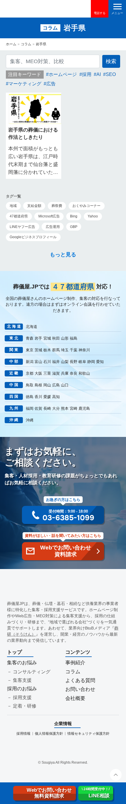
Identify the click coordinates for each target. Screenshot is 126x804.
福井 (56, 361)
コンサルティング (31, 671)
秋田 (56, 338)
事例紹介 (75, 662)
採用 (86, 74)
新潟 (29, 361)
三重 (47, 373)
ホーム (11, 44)
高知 (56, 397)
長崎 (47, 408)
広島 (56, 385)
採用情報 (23, 734)
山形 (65, 338)
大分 (56, 408)
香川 (38, 397)
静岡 (91, 361)
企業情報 (63, 723)
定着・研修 (24, 705)
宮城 (47, 338)
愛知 (100, 361)
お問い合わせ (80, 689)
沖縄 (29, 420)
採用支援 (22, 697)
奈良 (73, 373)
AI (98, 74)
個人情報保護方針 (49, 734)
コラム (26, 44)
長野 (73, 361)
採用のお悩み (22, 688)
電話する (99, 13)
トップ (14, 652)
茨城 (38, 350)
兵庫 (65, 373)
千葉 (73, 350)
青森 (29, 338)
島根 (38, 385)
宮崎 (73, 408)
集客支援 (22, 680)
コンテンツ (77, 652)
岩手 (38, 338)
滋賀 (56, 373)
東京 (29, 350)
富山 (38, 361)
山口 (65, 385)
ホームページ (63, 74)
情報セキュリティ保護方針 (88, 734)
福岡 (29, 408)
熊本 (65, 408)
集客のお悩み (22, 662)
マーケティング (24, 83)
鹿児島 (84, 408)
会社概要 (75, 698)
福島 (73, 338)
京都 (29, 373)
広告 (51, 83)
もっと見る (63, 254)
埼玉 (65, 350)
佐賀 (38, 408)
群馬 (56, 350)
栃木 (47, 350)
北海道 (31, 326)
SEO (111, 74)
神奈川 (84, 350)
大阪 (38, 373)
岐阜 (82, 361)
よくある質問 (80, 680)
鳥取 (29, 385)
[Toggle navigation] (117, 9)
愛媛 (47, 397)
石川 (47, 361)
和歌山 (84, 373)
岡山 (47, 385)
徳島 (29, 397)
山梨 (65, 361)
